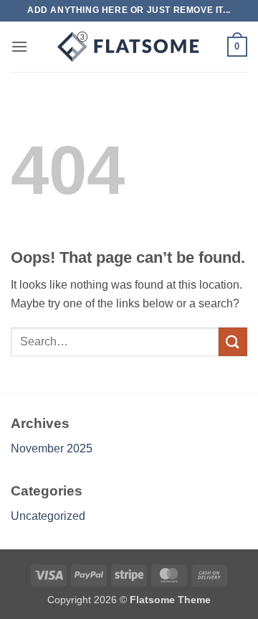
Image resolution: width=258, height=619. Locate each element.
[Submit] (233, 341)
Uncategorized (48, 516)
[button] (19, 46)
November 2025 (51, 448)
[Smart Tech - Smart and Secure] (129, 47)
